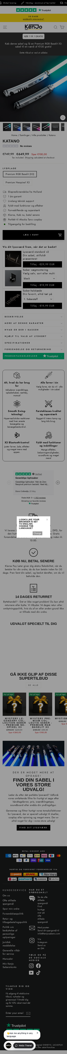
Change (37, 533)
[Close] (47, 519)
